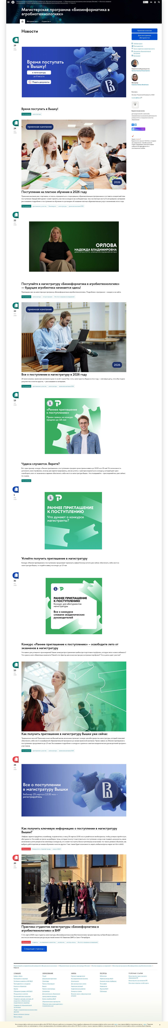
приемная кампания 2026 (76, 206)
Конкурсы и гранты (76, 991)
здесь (116, 1024)
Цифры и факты (18, 976)
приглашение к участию (39, 206)
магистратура (37, 114)
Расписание (137, 56)
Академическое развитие (78, 989)
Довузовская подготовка (49, 978)
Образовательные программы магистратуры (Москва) (74, 966)
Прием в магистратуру (48, 989)
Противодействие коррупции (22, 996)
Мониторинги (75, 981)
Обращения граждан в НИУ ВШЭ (23, 991)
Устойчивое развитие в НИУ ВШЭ (23, 981)
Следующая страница (33, 948)
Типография (103, 984)
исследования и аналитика (48, 942)
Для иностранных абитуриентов (144, 36)
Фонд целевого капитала (21, 994)
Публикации (103, 991)
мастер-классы (71, 942)
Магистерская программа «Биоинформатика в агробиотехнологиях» (65, 12)
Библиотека (103, 976)
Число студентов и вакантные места (144, 49)
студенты (35, 942)
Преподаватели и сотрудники (22, 984)
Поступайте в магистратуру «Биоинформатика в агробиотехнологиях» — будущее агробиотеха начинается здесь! (70, 286)
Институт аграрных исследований (64, 297)
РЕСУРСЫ (103, 973)
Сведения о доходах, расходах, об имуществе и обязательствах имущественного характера (23, 1001)
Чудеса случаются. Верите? (40, 464)
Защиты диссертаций (77, 986)
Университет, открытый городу (41, 849)
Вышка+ (44, 986)
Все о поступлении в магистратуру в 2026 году (54, 374)
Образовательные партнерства (51, 1001)
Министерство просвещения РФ (138, 980)
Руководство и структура (21, 978)
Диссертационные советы (78, 984)
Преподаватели (138, 46)
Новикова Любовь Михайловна (140, 84)
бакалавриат (52, 206)
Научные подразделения (78, 976)
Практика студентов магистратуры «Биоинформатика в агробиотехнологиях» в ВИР (60, 928)
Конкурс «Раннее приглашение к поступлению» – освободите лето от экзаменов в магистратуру (69, 646)
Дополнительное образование (51, 994)
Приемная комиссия (144, 31)
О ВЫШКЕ (17, 973)
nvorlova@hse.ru (136, 98)
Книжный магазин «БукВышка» (108, 981)
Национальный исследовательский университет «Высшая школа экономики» (35, 966)
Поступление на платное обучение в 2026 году (54, 192)
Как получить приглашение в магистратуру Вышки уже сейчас (64, 734)
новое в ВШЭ (57, 849)
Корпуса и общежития (20, 986)
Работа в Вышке (18, 1017)
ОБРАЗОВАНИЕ (47, 973)
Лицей (44, 976)
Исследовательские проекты (79, 978)
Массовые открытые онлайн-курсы (139, 983)
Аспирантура (46, 991)
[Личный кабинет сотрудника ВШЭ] (155, 2)
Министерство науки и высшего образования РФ (138, 977)
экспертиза (61, 942)
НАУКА (73, 973)
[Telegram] (135, 125)
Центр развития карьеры (49, 996)
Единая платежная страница (21, 1014)
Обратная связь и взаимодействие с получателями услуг (52, 1005)
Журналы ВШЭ (104, 989)
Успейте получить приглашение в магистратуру (54, 558)
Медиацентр (103, 986)
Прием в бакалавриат (48, 984)
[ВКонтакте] (133, 125)
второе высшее (47, 297)
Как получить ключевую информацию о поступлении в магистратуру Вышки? (69, 830)
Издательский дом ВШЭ (106, 978)
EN (147, 2)
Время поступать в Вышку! (39, 109)
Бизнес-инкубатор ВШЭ (49, 999)
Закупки (16, 989)
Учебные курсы (138, 43)
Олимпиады (45, 981)
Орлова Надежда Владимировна (141, 70)
